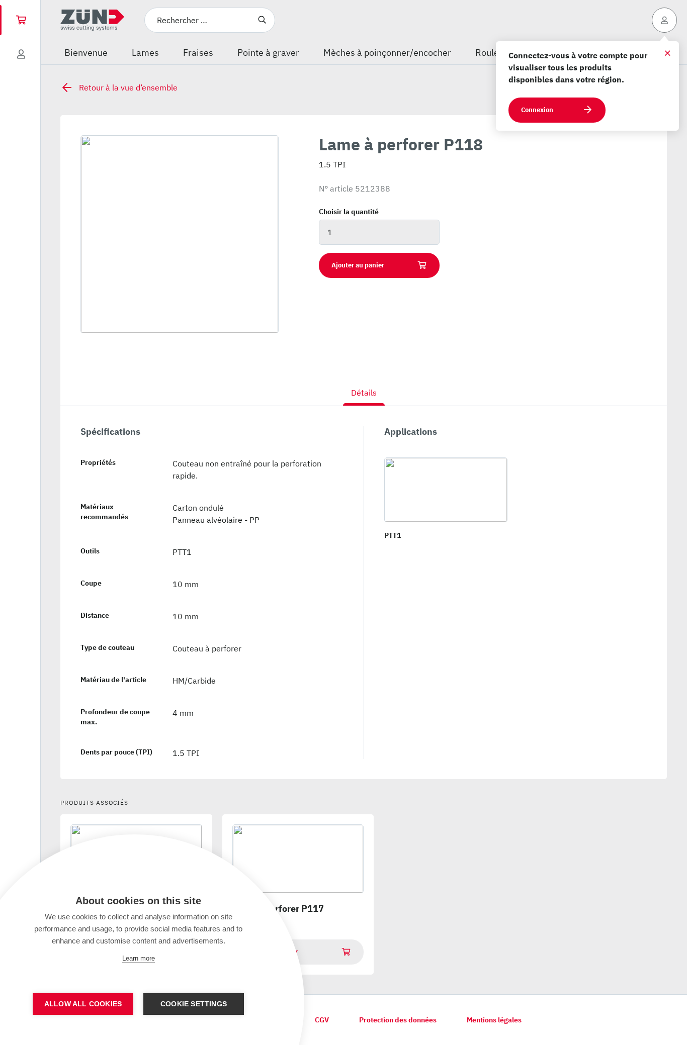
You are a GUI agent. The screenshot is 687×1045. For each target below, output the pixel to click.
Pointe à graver (268, 52)
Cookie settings (193, 1004)
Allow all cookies (83, 1004)
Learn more (138, 958)
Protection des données (398, 1019)
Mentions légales (494, 1019)
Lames (145, 52)
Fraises (198, 52)
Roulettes (494, 52)
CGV (322, 1019)
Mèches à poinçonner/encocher (387, 52)
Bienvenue (86, 52)
